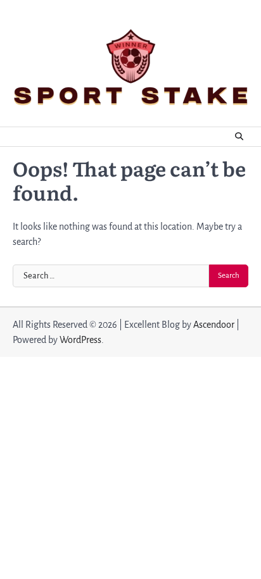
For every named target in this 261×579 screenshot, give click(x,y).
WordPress (80, 340)
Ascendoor (213, 325)
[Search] (238, 136)
